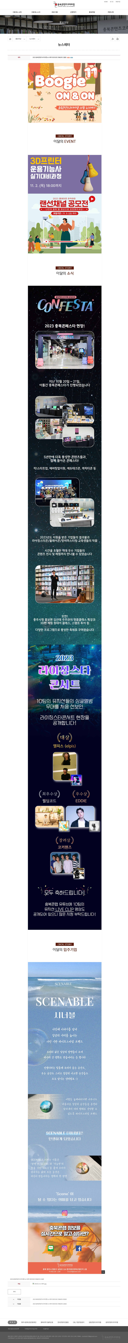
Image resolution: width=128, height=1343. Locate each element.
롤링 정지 (15, 1322)
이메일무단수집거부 (31, 1329)
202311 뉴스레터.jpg (40, 1284)
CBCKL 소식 (36, 12)
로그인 (111, 2)
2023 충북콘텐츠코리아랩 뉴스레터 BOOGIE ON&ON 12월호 (50, 1304)
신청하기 (73, 12)
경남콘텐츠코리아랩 (109, 1322)
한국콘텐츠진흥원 (26, 1322)
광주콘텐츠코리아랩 (75, 1322)
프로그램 (55, 12)
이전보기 (10, 1322)
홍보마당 (92, 12)
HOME (106, 2)
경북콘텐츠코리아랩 (92, 1322)
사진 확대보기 (103, 1272)
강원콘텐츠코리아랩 (58, 1322)
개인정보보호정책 (13, 1329)
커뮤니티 (111, 12)
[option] (26, 1322)
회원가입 (118, 2)
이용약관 (46, 1329)
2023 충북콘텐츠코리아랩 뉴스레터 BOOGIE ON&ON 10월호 (50, 1299)
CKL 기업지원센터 (42, 1322)
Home (8, 37)
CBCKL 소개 (17, 12)
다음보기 (12, 1322)
